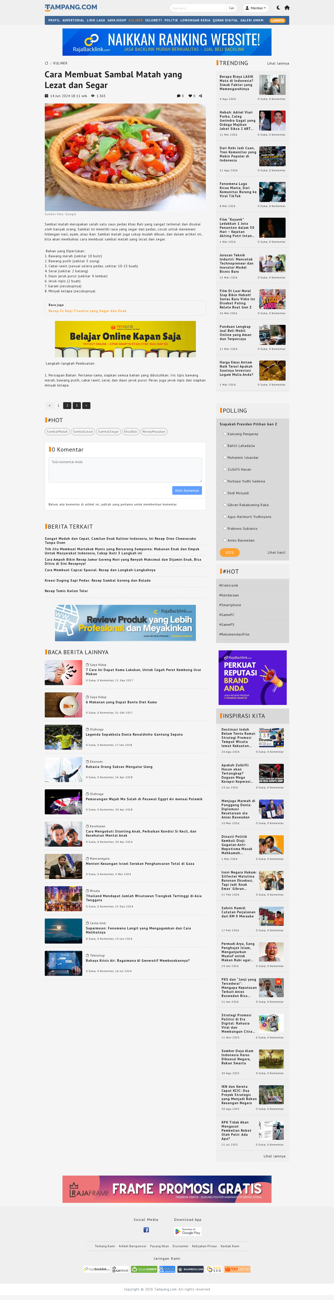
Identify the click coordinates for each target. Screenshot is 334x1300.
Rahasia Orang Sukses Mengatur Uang (119, 767)
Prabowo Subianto (243, 528)
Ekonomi (96, 762)
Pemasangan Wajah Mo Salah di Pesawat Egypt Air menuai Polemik (144, 799)
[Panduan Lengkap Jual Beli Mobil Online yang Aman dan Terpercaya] (272, 334)
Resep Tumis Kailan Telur (66, 591)
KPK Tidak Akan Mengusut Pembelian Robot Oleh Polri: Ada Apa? (237, 1130)
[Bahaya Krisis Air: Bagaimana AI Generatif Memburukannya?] (63, 963)
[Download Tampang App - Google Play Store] (188, 1231)
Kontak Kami (230, 1246)
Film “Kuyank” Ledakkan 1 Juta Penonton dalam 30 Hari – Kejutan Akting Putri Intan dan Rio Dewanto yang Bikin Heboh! (237, 227)
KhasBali (130, 431)
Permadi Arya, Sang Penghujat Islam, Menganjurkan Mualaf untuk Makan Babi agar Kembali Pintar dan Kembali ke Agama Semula (238, 952)
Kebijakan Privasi (204, 1246)
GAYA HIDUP (116, 20)
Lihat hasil (277, 552)
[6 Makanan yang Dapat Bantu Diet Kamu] (63, 704)
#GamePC (226, 615)
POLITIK (171, 20)
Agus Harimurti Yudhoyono (250, 517)
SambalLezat (83, 431)
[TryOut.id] (237, 1269)
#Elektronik (228, 585)
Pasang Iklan (159, 1246)
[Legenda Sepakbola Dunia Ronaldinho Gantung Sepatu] (63, 737)
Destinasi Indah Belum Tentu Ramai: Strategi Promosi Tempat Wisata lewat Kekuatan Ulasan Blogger (239, 737)
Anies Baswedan (241, 540)
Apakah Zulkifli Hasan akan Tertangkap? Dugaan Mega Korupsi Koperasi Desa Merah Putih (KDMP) (237, 773)
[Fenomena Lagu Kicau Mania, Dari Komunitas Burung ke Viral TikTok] (272, 191)
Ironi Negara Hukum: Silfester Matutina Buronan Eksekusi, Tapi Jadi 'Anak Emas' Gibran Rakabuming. (239, 880)
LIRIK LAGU (96, 20)
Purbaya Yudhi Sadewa (246, 481)
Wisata (95, 891)
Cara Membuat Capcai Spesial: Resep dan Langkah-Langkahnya (100, 570)
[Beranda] (287, 8)
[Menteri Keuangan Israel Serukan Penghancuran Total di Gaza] (63, 866)
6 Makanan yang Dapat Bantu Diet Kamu (121, 702)
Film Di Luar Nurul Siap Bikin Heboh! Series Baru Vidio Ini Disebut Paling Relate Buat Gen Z (237, 299)
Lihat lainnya (278, 63)
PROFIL (54, 20)
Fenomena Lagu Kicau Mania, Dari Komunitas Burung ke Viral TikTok (238, 190)
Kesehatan (97, 826)
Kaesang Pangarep (243, 434)
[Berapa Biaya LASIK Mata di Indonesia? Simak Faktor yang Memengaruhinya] (272, 84)
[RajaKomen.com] (144, 1269)
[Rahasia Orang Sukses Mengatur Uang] (63, 769)
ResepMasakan (154, 431)
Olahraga (97, 729)
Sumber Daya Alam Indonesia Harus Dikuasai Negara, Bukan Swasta (238, 1057)
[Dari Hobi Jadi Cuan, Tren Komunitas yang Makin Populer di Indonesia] (272, 156)
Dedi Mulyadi (238, 493)
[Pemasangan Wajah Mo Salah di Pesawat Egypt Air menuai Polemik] (63, 801)
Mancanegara (100, 859)
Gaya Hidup (98, 665)
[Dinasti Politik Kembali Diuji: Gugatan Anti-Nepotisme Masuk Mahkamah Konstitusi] (271, 844)
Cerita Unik (98, 923)
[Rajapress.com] (190, 1269)
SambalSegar (108, 431)
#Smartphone (230, 605)
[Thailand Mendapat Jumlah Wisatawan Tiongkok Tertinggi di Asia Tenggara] (63, 898)
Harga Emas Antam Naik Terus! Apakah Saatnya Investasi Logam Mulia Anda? (237, 368)
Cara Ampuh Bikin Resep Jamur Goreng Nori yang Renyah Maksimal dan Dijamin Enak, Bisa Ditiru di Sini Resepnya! (123, 561)
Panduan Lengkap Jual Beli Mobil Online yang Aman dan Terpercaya (236, 333)
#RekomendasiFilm (234, 634)
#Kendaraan (229, 595)
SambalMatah (57, 431)
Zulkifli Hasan (239, 469)
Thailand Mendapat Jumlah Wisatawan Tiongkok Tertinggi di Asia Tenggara (144, 898)
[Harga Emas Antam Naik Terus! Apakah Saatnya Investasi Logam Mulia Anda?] (272, 370)
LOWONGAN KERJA (195, 20)
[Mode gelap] (279, 8)
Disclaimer (181, 1246)
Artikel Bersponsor (133, 1246)
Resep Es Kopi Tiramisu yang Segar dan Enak (88, 311)
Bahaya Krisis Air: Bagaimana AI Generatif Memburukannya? (138, 960)
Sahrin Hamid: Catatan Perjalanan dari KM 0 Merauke (239, 912)
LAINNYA (277, 20)
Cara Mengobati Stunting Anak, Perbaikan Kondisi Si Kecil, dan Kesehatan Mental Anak (141, 833)
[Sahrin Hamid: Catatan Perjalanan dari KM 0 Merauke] (271, 916)
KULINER (136, 20)
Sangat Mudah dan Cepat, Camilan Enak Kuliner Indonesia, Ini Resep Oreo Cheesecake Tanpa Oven (120, 540)
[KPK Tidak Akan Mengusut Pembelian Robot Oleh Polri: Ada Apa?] (271, 1130)
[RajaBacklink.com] (97, 1269)
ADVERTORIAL (73, 20)
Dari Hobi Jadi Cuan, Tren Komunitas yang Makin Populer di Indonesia (238, 154)
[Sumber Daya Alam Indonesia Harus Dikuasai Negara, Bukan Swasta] (271, 1059)
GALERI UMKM (252, 20)
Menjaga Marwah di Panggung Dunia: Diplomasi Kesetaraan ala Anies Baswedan (238, 809)
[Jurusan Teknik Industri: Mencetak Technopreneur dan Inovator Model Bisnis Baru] (272, 263)
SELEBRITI (153, 20)
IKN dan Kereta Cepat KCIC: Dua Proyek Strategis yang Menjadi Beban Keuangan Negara (239, 1095)
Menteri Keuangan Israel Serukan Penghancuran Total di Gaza (140, 863)
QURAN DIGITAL (225, 20)
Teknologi (97, 955)
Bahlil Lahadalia (241, 446)
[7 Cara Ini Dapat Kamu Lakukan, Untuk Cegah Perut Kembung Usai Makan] (63, 672)
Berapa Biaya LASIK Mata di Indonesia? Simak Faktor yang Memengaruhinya (237, 83)
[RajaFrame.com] (120, 1269)
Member (256, 8)
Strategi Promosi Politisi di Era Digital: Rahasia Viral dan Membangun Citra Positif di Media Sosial (237, 1023)
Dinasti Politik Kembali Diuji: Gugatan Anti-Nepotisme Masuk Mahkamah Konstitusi (237, 845)
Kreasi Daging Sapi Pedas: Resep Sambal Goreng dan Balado (98, 580)
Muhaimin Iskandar (243, 457)
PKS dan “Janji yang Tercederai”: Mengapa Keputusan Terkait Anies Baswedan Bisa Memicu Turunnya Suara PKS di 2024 (239, 987)
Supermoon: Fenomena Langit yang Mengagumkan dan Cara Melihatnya (138, 930)
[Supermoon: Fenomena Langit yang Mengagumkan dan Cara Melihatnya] (63, 931)
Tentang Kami (105, 1246)
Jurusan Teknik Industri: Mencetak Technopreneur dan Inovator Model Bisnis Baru (237, 263)
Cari (231, 8)
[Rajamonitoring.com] (167, 1269)
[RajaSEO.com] (214, 1269)
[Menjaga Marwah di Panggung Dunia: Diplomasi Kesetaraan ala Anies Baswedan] (271, 809)
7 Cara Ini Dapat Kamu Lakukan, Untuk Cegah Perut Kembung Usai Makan (143, 672)
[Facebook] (146, 1229)
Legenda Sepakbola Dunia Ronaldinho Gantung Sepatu (134, 734)
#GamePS (226, 624)
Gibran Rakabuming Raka (248, 505)
